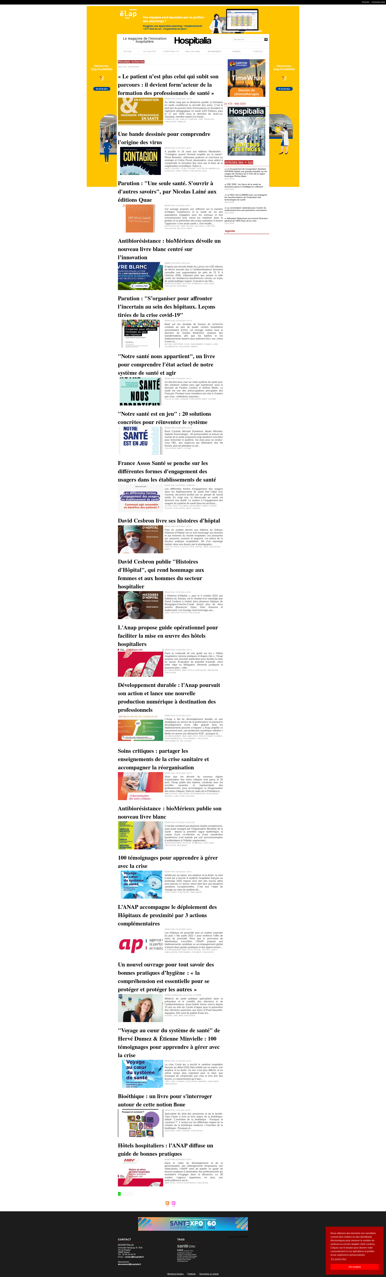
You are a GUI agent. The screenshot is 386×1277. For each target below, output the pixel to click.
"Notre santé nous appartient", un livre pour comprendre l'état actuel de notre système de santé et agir (166, 364)
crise (167, 892)
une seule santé (184, 228)
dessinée (192, 168)
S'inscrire (365, 2)
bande (167, 168)
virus (204, 171)
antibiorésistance (173, 284)
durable (218, 736)
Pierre (185, 171)
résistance (182, 286)
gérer (174, 892)
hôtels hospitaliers (197, 670)
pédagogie (209, 119)
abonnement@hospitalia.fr (129, 1264)
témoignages (196, 892)
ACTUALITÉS (149, 51)
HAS (177, 119)
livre (200, 119)
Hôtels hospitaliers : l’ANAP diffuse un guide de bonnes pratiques (165, 1149)
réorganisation (197, 794)
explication (202, 168)
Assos (175, 506)
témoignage (213, 1081)
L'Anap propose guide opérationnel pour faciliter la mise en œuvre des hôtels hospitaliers (168, 635)
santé (204, 399)
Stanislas (181, 122)
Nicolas (189, 226)
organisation (171, 347)
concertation (187, 1254)
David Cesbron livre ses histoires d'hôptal (169, 520)
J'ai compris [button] (354, 1267)
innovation (213, 670)
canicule (186, 1251)
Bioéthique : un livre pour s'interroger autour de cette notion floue (165, 1100)
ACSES (179, 1256)
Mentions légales (175, 1274)
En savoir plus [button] (338, 1259)
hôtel (173, 1183)
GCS (190, 1258)
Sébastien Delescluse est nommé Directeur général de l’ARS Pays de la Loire (246, 219)
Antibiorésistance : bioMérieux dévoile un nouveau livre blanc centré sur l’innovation (169, 248)
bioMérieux (197, 284)
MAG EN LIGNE (193, 51)
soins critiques (187, 796)
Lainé (182, 226)
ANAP (189, 736)
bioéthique (170, 1131)
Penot (178, 171)
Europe (173, 794)
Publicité (191, 1274)
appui (195, 736)
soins (176, 796)
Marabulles (214, 168)
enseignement (196, 344)
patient (213, 506)
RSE (181, 741)
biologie (187, 284)
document (183, 506)
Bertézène (178, 344)
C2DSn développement (184, 1260)
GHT (193, 1258)
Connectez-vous (378, 2)
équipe (194, 1256)
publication (170, 122)
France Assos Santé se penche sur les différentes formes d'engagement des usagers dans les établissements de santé (167, 471)
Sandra (194, 347)
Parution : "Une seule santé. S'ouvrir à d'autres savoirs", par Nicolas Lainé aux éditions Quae (167, 191)
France (205, 506)
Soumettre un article (209, 1274)
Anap (184, 670)
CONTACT (258, 51)
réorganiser (212, 794)
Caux (191, 1251)
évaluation (180, 1258)
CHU (192, 1246)
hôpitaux (206, 950)
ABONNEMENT (215, 51)
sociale (187, 741)
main (181, 1016)
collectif (169, 399)
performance (189, 738)
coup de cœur (187, 547)
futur (186, 1258)
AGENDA (236, 51)
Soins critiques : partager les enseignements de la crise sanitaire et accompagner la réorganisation (163, 758)
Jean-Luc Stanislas (188, 119)
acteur (168, 506)
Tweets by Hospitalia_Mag (238, 1236)
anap (184, 736)
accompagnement (173, 670)
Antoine (168, 344)
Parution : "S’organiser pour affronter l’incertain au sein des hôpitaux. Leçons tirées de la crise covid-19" (166, 306)
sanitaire (202, 1081)
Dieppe (179, 1259)
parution (210, 226)
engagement (195, 506)
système (212, 399)
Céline (184, 168)
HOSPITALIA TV (171, 51)
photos (183, 613)
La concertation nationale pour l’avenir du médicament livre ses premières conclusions (246, 209)
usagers (196, 508)
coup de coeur (172, 547)
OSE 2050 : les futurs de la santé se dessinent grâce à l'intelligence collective (244, 185)
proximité (196, 952)
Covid (186, 344)
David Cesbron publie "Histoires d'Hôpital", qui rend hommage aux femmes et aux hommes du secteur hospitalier (161, 573)
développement (206, 736)
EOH (190, 1256)
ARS (184, 1259)
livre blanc (208, 284)
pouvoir (168, 508)
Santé (188, 508)
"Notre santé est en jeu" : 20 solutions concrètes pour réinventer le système (164, 417)
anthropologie (172, 226)
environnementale (173, 738)
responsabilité (172, 741)
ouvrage (184, 399)
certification (181, 1253)
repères (168, 796)
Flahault (208, 344)
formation (169, 119)
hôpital (198, 547)
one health (200, 226)
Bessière (175, 168)
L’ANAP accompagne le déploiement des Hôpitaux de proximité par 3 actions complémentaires (167, 915)
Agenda (230, 230)
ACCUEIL (127, 51)
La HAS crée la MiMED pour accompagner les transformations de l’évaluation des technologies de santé (246, 197)
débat (194, 1254)
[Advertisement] (246, 259)
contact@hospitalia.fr (134, 1257)
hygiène (168, 1016)
